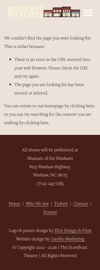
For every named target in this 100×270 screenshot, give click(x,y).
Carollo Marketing (67, 239)
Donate (50, 212)
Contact (80, 203)
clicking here (82, 106)
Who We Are (37, 203)
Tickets (61, 203)
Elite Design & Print (73, 230)
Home (14, 203)
